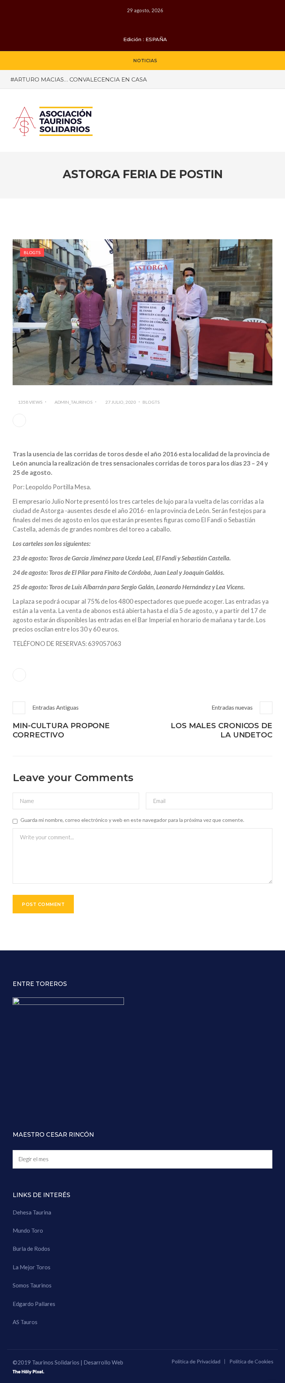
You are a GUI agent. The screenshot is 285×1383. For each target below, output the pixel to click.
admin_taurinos (73, 402)
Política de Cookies (251, 1361)
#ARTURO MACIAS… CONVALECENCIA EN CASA (78, 79)
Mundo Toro (28, 1230)
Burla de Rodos (31, 1248)
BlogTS (32, 252)
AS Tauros (25, 1322)
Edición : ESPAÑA (145, 39)
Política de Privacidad (195, 1361)
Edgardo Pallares (34, 1303)
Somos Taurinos (32, 1285)
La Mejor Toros (31, 1267)
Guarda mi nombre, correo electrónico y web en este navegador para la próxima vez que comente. (132, 820)
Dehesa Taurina (32, 1212)
